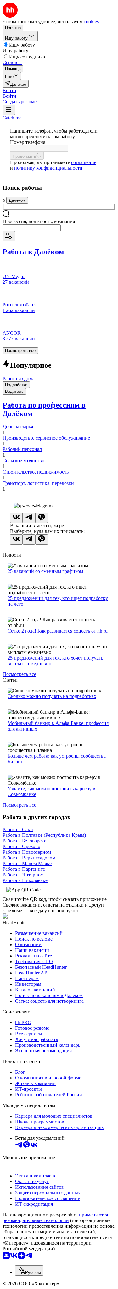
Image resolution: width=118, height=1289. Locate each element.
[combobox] (32, 227)
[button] (9, 90)
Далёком (17, 200)
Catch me (12, 117)
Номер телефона (27, 142)
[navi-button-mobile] (9, 110)
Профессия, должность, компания (39, 221)
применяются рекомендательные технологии (55, 1217)
